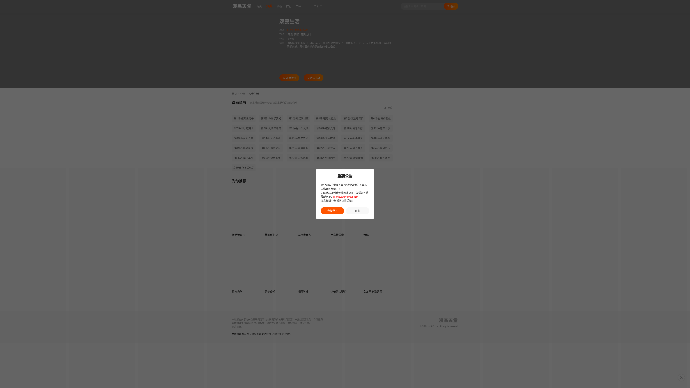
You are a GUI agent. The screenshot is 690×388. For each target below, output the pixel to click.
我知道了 (332, 210)
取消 (357, 210)
